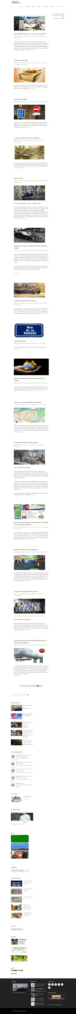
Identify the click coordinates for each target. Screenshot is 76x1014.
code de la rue (21, 122)
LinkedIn (18, 695)
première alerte (32, 535)
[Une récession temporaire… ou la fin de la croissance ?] (31, 23)
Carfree (21, 6)
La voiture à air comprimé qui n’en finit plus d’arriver (27, 906)
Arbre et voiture (18, 178)
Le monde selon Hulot (28, 896)
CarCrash (23, 783)
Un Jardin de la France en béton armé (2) (26, 442)
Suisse (39, 6)
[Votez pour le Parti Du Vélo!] (19, 961)
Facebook (12, 695)
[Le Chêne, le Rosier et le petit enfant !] (31, 290)
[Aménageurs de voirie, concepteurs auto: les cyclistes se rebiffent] (31, 235)
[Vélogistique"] (20, 842)
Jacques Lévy (31, 140)
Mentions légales (22, 1011)
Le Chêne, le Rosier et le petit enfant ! (25, 300)
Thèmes (53, 6)
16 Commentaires (43, 383)
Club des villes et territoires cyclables (36, 62)
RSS (25, 695)
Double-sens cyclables (20, 99)
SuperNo (29, 383)
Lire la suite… (33, 49)
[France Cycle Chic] (19, 944)
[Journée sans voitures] (19, 952)
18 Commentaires (18, 528)
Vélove (28, 343)
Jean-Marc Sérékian (34, 180)
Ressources (46, 6)
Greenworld (29, 645)
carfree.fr (15, 2)
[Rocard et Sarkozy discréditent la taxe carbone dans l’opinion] (31, 367)
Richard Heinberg (32, 36)
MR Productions (58, 1004)
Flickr (21, 695)
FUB (31, 250)
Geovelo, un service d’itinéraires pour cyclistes (27, 402)
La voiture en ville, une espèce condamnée (26, 138)
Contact (28, 695)
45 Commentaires (44, 250)
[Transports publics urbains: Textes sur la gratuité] (20, 858)
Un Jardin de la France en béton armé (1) (26, 591)
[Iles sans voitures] (20, 850)
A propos (59, 6)
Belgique (27, 6)
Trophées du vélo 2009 (20, 60)
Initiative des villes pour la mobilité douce (26, 549)
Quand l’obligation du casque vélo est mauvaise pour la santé (40, 990)
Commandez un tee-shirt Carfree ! (18, 824)
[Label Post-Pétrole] (14, 973)
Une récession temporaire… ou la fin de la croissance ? (30, 34)
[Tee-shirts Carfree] (22, 822)
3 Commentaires (44, 645)
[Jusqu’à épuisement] (31, 330)
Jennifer (30, 101)
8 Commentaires (24, 64)
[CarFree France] (14, 970)
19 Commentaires (44, 101)
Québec (33, 6)
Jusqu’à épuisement (20, 341)
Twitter (15, 695)
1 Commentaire (41, 343)
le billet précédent (40, 390)
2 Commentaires (42, 404)
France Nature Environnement (33, 527)
